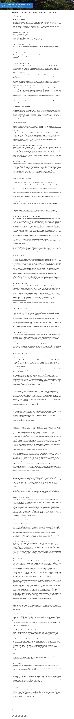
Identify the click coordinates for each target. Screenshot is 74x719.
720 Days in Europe (18, 4)
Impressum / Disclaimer (37, 707)
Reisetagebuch (15, 12)
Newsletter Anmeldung (16, 705)
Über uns (54, 12)
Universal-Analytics (38, 605)
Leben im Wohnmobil (33, 12)
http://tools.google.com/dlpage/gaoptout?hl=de (47, 590)
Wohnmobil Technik (42, 12)
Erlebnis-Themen (23, 12)
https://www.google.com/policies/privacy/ (38, 657)
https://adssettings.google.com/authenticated (23, 658)
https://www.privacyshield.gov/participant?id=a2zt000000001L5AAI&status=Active (42, 569)
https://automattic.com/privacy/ (50, 376)
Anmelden (35, 711)
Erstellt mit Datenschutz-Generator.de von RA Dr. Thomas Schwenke (26, 698)
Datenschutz (35, 709)
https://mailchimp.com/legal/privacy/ (52, 479)
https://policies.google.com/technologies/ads (36, 594)
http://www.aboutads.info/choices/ (53, 247)
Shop (50, 12)
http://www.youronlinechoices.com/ (27, 248)
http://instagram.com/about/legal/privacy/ (25, 696)
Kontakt (13, 707)
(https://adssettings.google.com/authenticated (42, 595)
